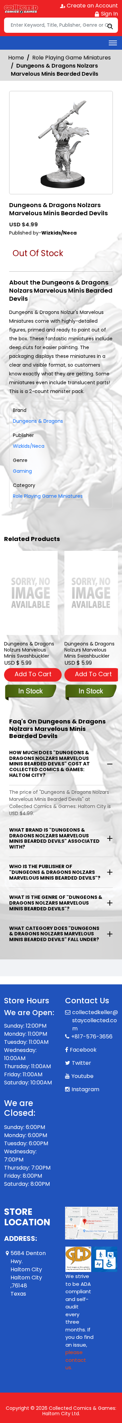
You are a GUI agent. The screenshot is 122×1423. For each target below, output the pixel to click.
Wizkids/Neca (28, 446)
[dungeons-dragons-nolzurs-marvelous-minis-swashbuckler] (31, 593)
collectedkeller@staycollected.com (95, 1012)
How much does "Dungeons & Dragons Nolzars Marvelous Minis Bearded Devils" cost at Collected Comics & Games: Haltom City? (49, 764)
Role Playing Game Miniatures (71, 58)
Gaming (22, 471)
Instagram (85, 1081)
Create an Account (91, 5)
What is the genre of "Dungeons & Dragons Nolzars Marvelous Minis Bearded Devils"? (55, 903)
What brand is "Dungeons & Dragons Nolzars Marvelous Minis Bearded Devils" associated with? (54, 838)
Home (16, 58)
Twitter (81, 1055)
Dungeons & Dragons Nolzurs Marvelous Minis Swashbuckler (29, 650)
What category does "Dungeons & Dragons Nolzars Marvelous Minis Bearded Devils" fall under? (54, 934)
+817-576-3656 (92, 1028)
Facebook (83, 1042)
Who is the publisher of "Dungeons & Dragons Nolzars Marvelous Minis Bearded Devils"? (54, 872)
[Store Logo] (21, 8)
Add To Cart (33, 674)
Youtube (83, 1068)
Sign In (109, 14)
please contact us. (75, 1352)
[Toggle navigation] (113, 43)
